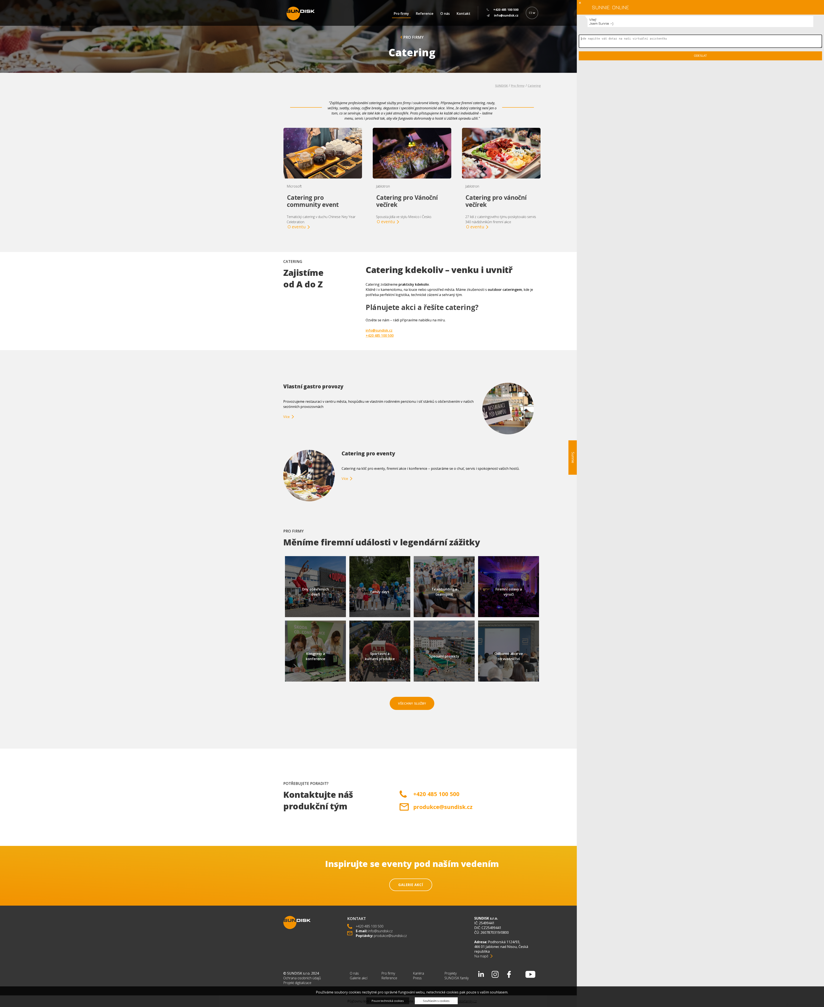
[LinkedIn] (481, 974)
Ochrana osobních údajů (302, 978)
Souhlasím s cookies (436, 1001)
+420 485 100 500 (380, 335)
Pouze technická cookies (388, 1001)
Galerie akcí (410, 884)
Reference (424, 13)
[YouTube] (530, 974)
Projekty (450, 973)
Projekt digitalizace (297, 982)
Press (417, 978)
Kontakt (463, 13)
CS (531, 13)
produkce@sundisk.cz (443, 807)
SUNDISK (501, 86)
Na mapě (481, 956)
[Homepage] (300, 13)
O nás (445, 13)
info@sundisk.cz (379, 330)
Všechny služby (412, 703)
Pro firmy (401, 13)
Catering (534, 86)
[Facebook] (509, 974)
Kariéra (418, 973)
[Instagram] (495, 974)
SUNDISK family (456, 978)
